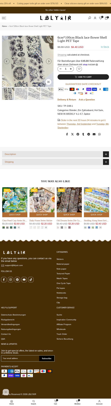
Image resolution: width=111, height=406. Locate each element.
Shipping (62, 55)
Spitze (87, 114)
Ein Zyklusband (85, 110)
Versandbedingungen (10, 324)
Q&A (3, 339)
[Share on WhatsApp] (99, 134)
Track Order (62, 334)
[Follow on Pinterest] (17, 279)
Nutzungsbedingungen (11, 329)
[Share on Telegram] (88, 134)
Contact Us (6, 334)
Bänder (73, 110)
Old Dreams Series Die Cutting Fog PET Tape (76, 221)
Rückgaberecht (7, 320)
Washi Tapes (62, 278)
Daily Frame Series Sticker (40, 221)
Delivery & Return (67, 100)
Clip (58, 302)
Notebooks (61, 293)
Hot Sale (98, 110)
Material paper (63, 264)
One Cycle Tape (64, 283)
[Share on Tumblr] (83, 134)
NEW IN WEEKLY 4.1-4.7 (70, 114)
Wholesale (61, 329)
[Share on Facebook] (67, 134)
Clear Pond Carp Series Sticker (15, 221)
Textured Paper (63, 273)
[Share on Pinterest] (77, 134)
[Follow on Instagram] (10, 279)
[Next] (48, 61)
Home (4, 26)
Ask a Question (87, 100)
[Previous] (6, 61)
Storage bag (62, 298)
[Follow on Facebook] (3, 279)
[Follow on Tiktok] (31, 279)
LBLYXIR (32, 394)
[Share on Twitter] (72, 134)
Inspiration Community (66, 320)
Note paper (61, 269)
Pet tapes (61, 288)
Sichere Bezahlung (65, 339)
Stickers (60, 259)
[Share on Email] (94, 134)
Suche (59, 315)
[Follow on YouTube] (24, 279)
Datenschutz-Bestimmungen (13, 315)
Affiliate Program (64, 324)
